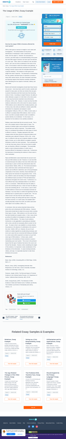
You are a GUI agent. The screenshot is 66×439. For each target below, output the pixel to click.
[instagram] (37, 426)
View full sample (12, 363)
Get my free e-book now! (52, 85)
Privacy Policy (41, 423)
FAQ (24, 423)
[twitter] (33, 426)
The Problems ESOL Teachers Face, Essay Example (33, 375)
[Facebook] (29, 426)
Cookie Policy (59, 423)
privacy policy (33, 435)
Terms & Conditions (31, 423)
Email (44, 74)
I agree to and (50, 80)
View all (33, 407)
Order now (52, 43)
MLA (19, 309)
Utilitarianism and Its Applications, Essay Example (54, 341)
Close (33, 437)
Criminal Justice (12, 309)
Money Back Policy (50, 423)
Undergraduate (25, 309)
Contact (19, 423)
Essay (20, 16)
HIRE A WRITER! (57, 2)
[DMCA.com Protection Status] (33, 432)
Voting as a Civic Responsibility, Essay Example (33, 341)
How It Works (12, 423)
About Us (5, 423)
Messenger (27, 300)
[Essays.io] (33, 419)
